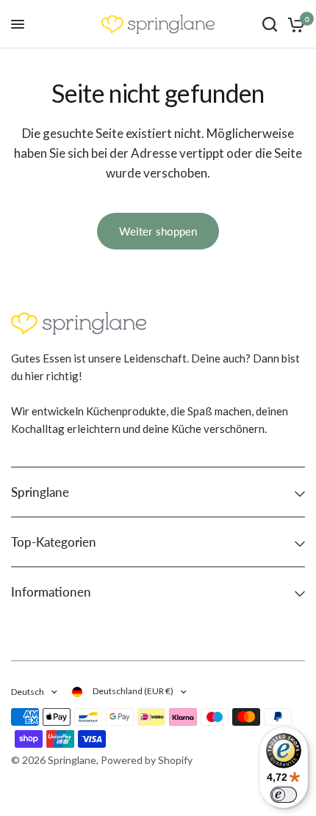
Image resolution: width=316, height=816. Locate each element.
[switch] (283, 795)
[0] (293, 24)
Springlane (40, 492)
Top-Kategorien (53, 542)
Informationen (51, 592)
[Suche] (269, 24)
